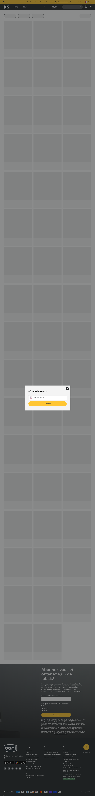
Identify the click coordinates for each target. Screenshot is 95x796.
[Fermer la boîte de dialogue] (67, 388)
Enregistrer (47, 404)
